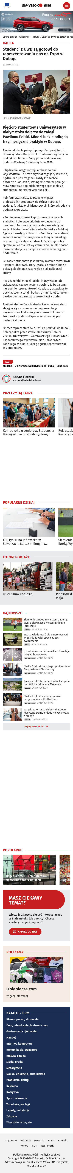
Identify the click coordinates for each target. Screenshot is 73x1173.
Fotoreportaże (16, 557)
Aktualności (30, 658)
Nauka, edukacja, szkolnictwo (25, 1074)
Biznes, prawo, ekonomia (22, 1019)
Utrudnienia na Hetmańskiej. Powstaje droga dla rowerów (47, 653)
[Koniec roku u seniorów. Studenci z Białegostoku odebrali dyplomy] (29, 412)
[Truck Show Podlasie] (27, 576)
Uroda (27, 720)
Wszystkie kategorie (19, 1122)
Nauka (36, 37)
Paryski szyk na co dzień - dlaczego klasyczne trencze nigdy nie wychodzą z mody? (46, 712)
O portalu (11, 1140)
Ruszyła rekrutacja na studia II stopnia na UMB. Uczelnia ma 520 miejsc (47, 683)
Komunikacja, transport (21, 1049)
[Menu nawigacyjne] (66, 5)
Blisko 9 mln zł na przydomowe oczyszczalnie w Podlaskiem (42, 698)
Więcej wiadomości (34, 726)
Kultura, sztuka (16, 1055)
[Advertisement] (36, 468)
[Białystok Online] (36, 5)
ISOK (34, 1145)
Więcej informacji (17, 996)
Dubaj (51, 366)
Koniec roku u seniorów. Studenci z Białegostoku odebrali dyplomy (28, 432)
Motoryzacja (14, 1068)
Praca (27, 645)
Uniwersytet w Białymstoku (30, 366)
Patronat (39, 1140)
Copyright (13, 1158)
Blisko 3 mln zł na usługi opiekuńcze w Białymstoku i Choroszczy (47, 668)
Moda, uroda (14, 1061)
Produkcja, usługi (17, 1080)
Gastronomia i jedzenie (21, 1031)
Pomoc (24, 1145)
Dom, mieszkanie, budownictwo (26, 1025)
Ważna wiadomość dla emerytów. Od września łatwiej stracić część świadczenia (46, 638)
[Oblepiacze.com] (36, 970)
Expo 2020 (62, 366)
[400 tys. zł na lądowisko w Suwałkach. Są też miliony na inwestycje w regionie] (29, 522)
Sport (27, 630)
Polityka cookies (50, 1154)
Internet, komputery (19, 1043)
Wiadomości (25, 37)
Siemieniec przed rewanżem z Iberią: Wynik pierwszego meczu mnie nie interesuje (46, 623)
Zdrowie (11, 1116)
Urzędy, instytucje (17, 1110)
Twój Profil (47, 1145)
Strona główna (10, 37)
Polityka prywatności (25, 1154)
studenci (8, 366)
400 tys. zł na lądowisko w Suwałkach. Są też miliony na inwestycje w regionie (24, 542)
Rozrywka (12, 1092)
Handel (11, 1037)
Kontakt (63, 1140)
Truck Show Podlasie (17, 594)
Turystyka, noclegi (18, 1104)
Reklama (12, 1086)
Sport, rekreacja (16, 1098)
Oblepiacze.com (21, 989)
